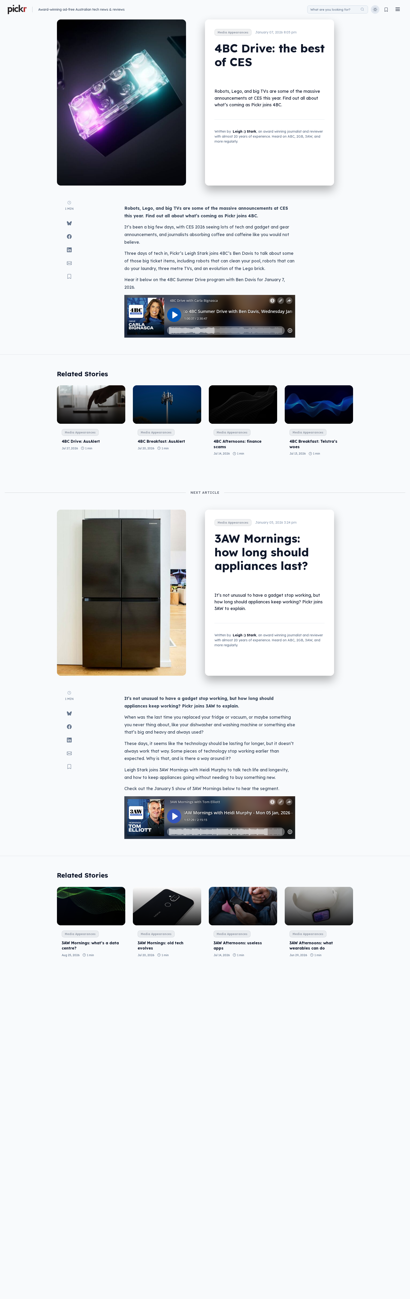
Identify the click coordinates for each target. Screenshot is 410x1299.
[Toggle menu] (397, 10)
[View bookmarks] (386, 10)
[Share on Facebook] (69, 236)
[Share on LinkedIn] (69, 250)
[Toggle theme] (375, 9)
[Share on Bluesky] (69, 223)
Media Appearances (233, 32)
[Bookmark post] (69, 276)
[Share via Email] (69, 263)
